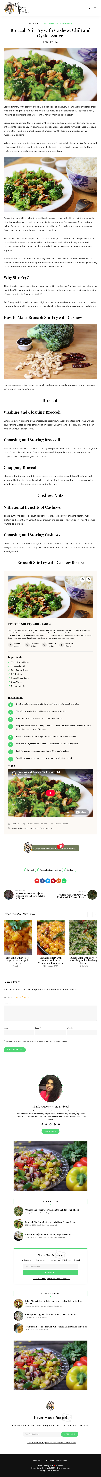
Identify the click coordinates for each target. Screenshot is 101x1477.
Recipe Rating (9, 997)
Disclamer (64, 1460)
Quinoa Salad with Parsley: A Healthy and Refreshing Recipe (83, 960)
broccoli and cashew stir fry (51, 870)
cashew (71, 870)
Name (6, 1028)
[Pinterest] (53, 880)
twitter (46, 1124)
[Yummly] (58, 880)
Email (38, 1028)
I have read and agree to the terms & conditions (51, 1279)
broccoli (31, 870)
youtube (59, 1124)
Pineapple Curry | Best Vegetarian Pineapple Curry (17, 960)
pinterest (55, 1124)
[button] (88, 579)
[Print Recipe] (82, 579)
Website (70, 1028)
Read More (50, 1131)
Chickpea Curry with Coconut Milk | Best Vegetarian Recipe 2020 (50, 960)
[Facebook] (42, 880)
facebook (42, 1124)
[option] (18, 944)
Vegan (58, 24)
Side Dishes (49, 24)
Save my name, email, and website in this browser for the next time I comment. (37, 1041)
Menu (94, 7)
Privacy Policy (38, 1460)
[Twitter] (47, 880)
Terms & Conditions (52, 1460)
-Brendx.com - (55, 1471)
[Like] (36, 880)
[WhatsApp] (64, 880)
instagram (50, 1124)
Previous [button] (89, 914)
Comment (8, 1004)
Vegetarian (67, 24)
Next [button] (94, 914)
